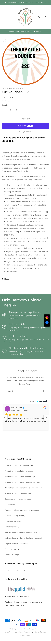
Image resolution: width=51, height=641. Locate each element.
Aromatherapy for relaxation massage (20, 476)
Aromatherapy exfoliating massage (19, 471)
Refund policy (28, 632)
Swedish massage (12, 555)
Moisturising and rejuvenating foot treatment (23, 532)
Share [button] (6, 279)
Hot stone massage (12, 527)
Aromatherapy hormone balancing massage (22, 482)
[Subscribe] (43, 391)
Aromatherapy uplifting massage (18, 493)
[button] (5, 17)
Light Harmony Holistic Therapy (24, 629)
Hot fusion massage (13, 521)
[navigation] (4, 417)
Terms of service (40, 632)
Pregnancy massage (13, 549)
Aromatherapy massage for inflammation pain (23, 488)
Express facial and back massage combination (23, 510)
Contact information (26, 636)
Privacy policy (17, 632)
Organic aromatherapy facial (16, 543)
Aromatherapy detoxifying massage (19, 465)
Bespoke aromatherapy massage (18, 499)
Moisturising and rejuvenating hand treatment (23, 538)
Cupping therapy (11, 504)
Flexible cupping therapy (15, 516)
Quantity (5, 105)
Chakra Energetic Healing (15, 570)
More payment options (25, 132)
